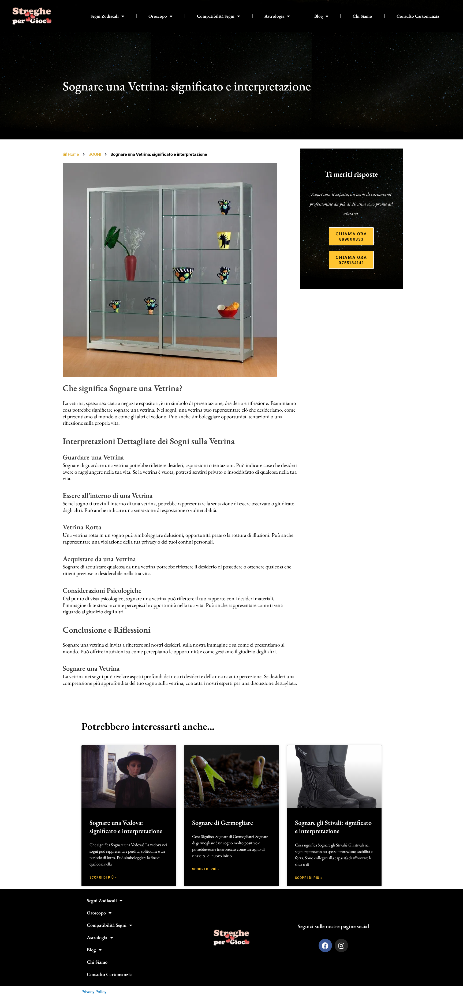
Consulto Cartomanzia (418, 16)
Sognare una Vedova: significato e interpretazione (125, 826)
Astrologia (274, 16)
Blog (318, 16)
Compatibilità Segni (215, 16)
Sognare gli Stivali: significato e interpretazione (333, 826)
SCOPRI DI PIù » (103, 877)
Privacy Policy (93, 991)
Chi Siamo (362, 16)
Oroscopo (157, 16)
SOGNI (94, 154)
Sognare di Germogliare (222, 822)
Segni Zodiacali (105, 16)
